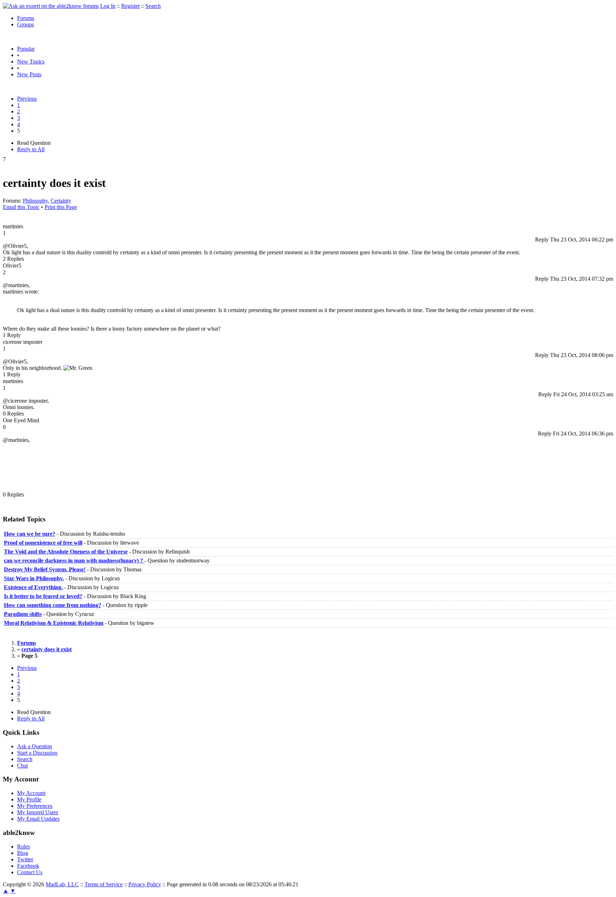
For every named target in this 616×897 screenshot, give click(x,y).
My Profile (29, 799)
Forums (25, 18)
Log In (107, 6)
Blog (22, 853)
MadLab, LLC (62, 884)
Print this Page (61, 207)
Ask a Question (34, 746)
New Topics (31, 61)
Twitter (25, 859)
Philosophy (35, 201)
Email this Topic (21, 207)
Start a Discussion (37, 753)
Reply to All (31, 149)
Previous (27, 99)
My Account (31, 793)
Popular (26, 49)
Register (130, 6)
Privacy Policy (144, 884)
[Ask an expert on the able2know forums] (51, 6)
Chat (22, 766)
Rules (23, 847)
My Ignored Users (37, 812)
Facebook (28, 866)
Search (153, 6)
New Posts (29, 74)
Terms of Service (103, 884)
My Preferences (34, 806)
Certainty (61, 201)
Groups (25, 24)
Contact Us (29, 872)
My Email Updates (38, 819)
